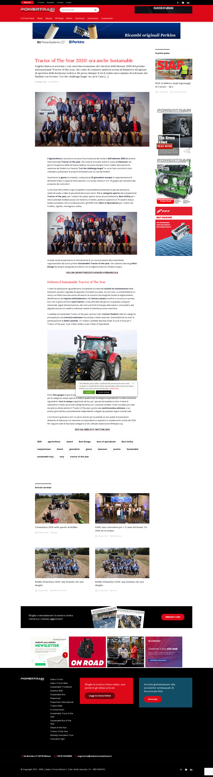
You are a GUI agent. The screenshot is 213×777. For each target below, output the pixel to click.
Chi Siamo (40, 2)
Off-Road (59, 18)
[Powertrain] (38, 10)
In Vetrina (176, 92)
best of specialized (106, 441)
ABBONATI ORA (172, 617)
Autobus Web (56, 690)
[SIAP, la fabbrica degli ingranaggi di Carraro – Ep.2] (173, 69)
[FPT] (173, 231)
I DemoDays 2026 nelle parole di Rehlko (56, 527)
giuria (89, 449)
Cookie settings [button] (103, 392)
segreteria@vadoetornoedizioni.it (94, 756)
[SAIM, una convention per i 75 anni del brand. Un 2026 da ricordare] (122, 508)
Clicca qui (152, 699)
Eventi (60, 449)
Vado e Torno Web (59, 683)
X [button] (133, 383)
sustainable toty (45, 456)
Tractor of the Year (59, 731)
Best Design (85, 441)
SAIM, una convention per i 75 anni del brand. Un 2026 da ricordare (121, 529)
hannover (102, 449)
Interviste (183, 92)
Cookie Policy (114, 388)
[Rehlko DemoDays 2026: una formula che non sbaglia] (62, 563)
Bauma (48, 18)
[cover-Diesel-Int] (173, 131)
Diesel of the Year (58, 727)
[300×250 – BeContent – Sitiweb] (163, 652)
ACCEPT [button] (89, 392)
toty (62, 456)
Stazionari (80, 18)
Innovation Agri (57, 739)
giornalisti (74, 449)
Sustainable (132, 449)
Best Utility (127, 441)
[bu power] (106, 34)
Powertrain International (61, 702)
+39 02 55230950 (64, 756)
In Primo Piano (27, 18)
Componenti (107, 18)
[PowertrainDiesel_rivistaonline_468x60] (163, 10)
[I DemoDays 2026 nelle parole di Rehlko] (62, 508)
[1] (49, 652)
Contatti (68, 2)
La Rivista (60, 2)
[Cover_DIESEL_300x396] (173, 181)
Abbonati (27, 2)
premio (117, 449)
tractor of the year (79, 456)
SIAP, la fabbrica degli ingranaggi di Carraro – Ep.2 (173, 85)
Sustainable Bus (57, 694)
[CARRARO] (125, 652)
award (69, 441)
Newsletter (50, 2)
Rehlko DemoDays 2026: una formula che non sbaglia (59, 583)
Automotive (93, 18)
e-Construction (57, 709)
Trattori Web (56, 705)
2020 (39, 441)
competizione (44, 449)
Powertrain (55, 698)
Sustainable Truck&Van (61, 687)
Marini (69, 18)
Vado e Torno (56, 679)
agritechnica (54, 441)
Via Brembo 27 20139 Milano (37, 756)
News (40, 18)
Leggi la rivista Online (100, 695)
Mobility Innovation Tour (62, 735)
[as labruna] (87, 652)
